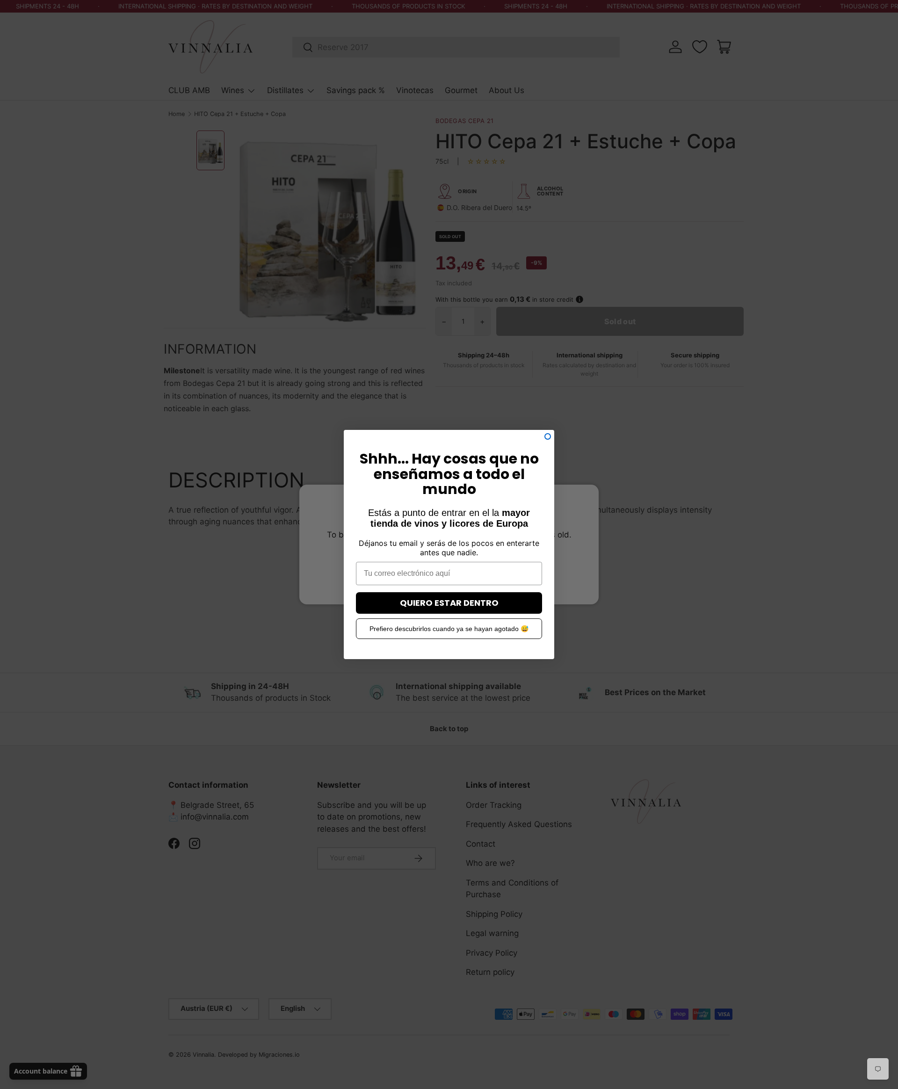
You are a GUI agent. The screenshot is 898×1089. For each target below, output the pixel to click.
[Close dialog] (547, 436)
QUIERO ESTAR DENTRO (449, 603)
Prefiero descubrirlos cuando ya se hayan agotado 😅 (449, 628)
